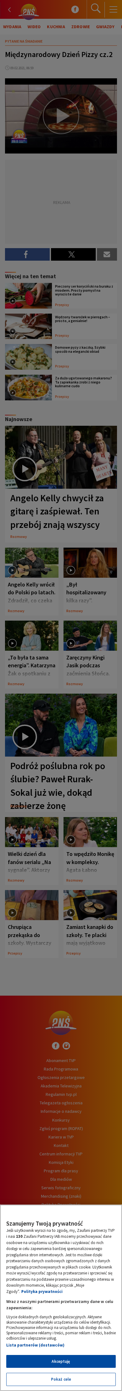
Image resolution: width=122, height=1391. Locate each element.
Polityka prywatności (42, 1291)
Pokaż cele (61, 1379)
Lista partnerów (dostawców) (35, 1345)
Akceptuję (61, 1361)
